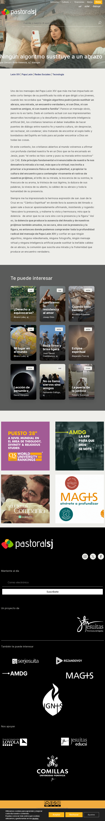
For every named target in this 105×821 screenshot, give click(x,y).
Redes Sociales (42, 74)
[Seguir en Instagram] (85, 557)
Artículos (54, 2)
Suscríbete (53, 591)
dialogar (97, 6)
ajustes (35, 818)
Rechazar (73, 814)
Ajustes (91, 814)
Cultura (65, 2)
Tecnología (58, 74)
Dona (98, 2)
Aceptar (56, 814)
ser (80, 6)
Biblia (90, 2)
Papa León (27, 74)
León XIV (15, 74)
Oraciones (79, 2)
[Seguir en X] (93, 557)
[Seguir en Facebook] (101, 557)
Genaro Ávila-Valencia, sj (17, 62)
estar (87, 6)
